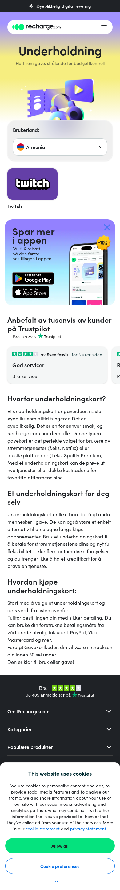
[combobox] (60, 147)
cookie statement (43, 829)
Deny (60, 882)
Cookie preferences (60, 866)
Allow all (60, 846)
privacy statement (88, 829)
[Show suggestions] (101, 147)
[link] (33, 278)
